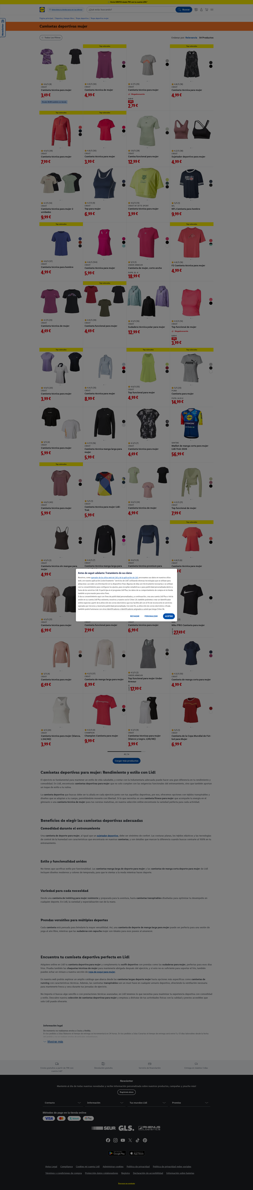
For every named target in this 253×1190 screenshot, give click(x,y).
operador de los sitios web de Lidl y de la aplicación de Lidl (114, 577)
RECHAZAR (134, 616)
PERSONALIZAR (151, 616)
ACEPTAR (169, 616)
